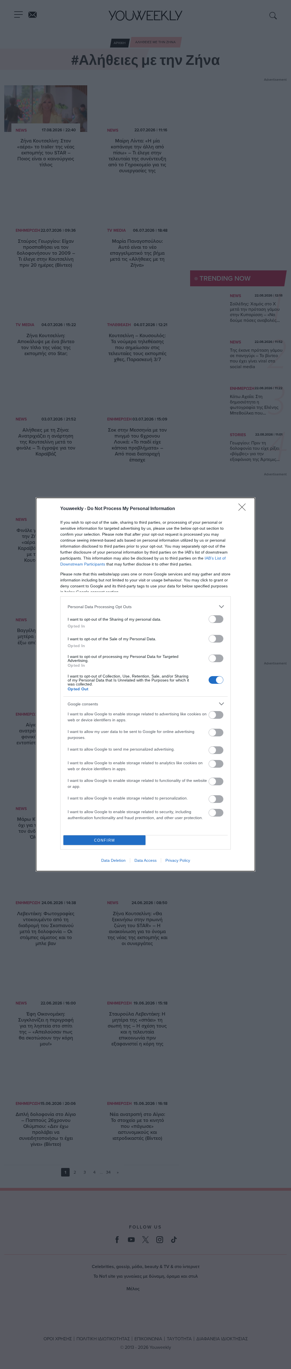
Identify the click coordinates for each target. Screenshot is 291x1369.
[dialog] (145, 684)
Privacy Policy (177, 860)
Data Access (145, 860)
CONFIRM (104, 840)
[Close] (243, 509)
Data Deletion (113, 860)
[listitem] (145, 607)
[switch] (216, 619)
